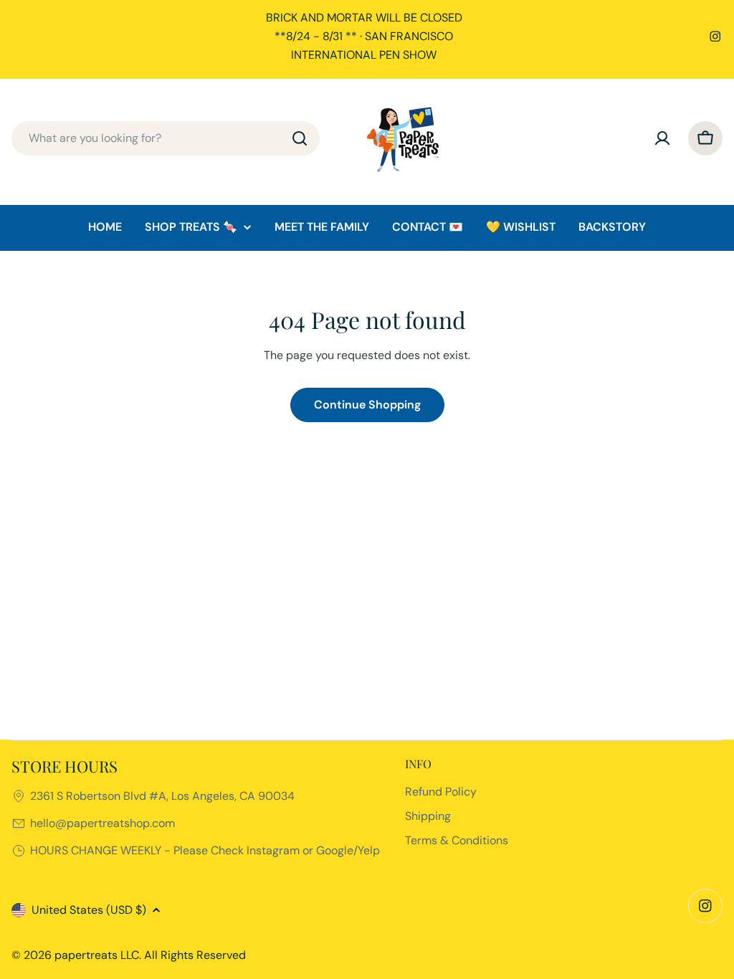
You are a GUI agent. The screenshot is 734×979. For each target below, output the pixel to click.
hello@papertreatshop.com (102, 823)
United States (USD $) (89, 909)
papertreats (86, 955)
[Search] (299, 138)
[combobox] (165, 138)
